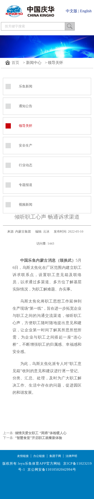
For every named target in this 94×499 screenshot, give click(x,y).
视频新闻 (25, 204)
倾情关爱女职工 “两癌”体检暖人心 (41, 433)
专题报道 (25, 185)
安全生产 (25, 145)
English (86, 11)
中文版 (71, 11)
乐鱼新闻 (25, 86)
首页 (15, 63)
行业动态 (25, 165)
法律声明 (71, 456)
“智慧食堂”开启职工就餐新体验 (38, 438)
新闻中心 (33, 63)
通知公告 (25, 106)
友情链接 (23, 456)
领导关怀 (55, 63)
